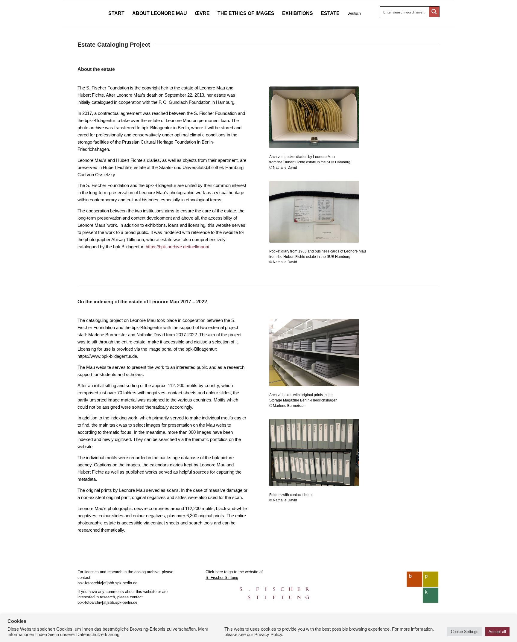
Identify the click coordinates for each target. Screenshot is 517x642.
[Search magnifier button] (434, 12)
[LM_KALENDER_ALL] (314, 120)
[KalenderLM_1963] (314, 215)
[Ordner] (314, 455)
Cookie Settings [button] (464, 631)
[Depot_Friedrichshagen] (314, 355)
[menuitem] (116, 13)
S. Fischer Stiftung (222, 577)
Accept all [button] (497, 631)
